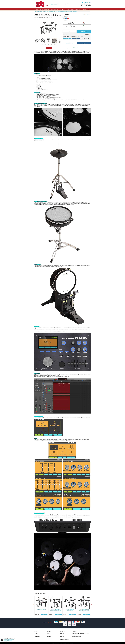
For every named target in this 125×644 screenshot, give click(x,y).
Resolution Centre (37, 636)
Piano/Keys (61, 9)
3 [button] (44, 44)
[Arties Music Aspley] (41, 4)
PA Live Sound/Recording (69, 9)
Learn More (75, 38)
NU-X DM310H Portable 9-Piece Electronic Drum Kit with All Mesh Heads (84, 610)
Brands (84, 9)
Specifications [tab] (55, 47)
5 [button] (47, 44)
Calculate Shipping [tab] (64, 47)
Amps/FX (37, 9)
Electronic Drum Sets (52, 11)
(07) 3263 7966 (86, 5)
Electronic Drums (45, 11)
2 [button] (42, 44)
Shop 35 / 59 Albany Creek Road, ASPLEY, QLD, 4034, (81, 633)
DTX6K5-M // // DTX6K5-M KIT (41, 609)
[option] (48, 28)
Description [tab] (49, 47)
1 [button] (41, 44)
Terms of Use (62, 633)
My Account (36, 633)
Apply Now (67, 38)
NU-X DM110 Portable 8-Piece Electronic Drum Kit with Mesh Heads (55, 610)
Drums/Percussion (54, 9)
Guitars (41, 9)
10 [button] (54, 44)
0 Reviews (88, 14)
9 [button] (52, 44)
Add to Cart (84, 31)
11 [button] (55, 44)
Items (88, 2)
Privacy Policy (62, 636)
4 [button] (45, 44)
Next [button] (91, 604)
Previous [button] (33, 604)
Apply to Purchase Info (85, 38)
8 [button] (51, 44)
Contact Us (49, 636)
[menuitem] (65, 18)
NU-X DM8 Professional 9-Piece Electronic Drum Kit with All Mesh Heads (66, 11)
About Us (48, 633)
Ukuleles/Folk (46, 9)
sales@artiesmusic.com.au (77, 636)
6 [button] (48, 44)
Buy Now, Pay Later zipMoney (64, 639)
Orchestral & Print (78, 9)
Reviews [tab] (71, 47)
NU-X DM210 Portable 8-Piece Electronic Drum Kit (70, 610)
